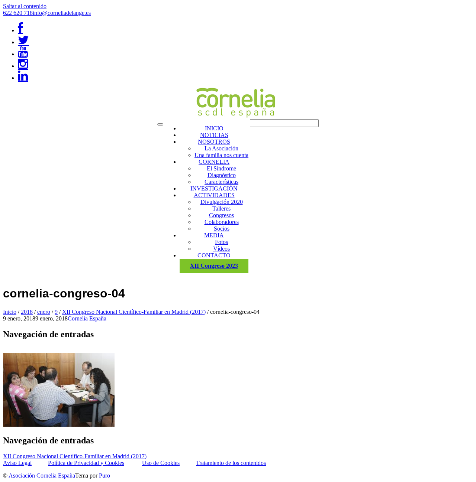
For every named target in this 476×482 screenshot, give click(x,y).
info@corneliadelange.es (62, 13)
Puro (104, 475)
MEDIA (214, 235)
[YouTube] (23, 54)
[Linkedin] (23, 78)
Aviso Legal (17, 463)
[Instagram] (23, 66)
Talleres (221, 208)
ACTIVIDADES (214, 195)
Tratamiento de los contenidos (231, 463)
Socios (221, 228)
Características (221, 182)
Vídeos (221, 248)
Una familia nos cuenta (221, 155)
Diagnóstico (222, 175)
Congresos (221, 215)
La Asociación (221, 148)
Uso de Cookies (161, 463)
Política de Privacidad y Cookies (86, 463)
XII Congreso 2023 (214, 266)
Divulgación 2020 (221, 202)
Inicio (9, 312)
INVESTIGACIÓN (214, 188)
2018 (27, 312)
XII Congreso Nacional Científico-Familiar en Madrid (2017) (134, 312)
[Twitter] (23, 42)
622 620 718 (18, 13)
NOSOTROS (214, 142)
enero (43, 312)
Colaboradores (222, 222)
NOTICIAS (214, 135)
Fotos (221, 242)
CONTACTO (214, 255)
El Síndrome (221, 168)
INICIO (214, 128)
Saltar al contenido (24, 6)
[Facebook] (20, 30)
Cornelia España (87, 318)
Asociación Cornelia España (42, 475)
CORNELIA (214, 162)
